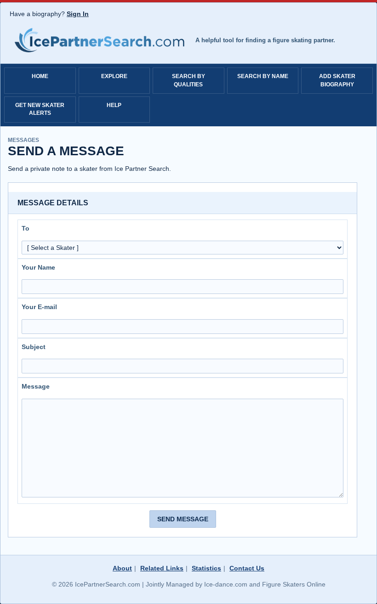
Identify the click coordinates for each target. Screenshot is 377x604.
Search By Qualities (188, 80)
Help (114, 105)
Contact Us (246, 568)
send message (182, 519)
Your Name (38, 267)
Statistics (206, 568)
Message (36, 386)
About (122, 568)
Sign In (78, 13)
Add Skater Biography (337, 80)
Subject (34, 346)
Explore (114, 76)
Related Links (161, 568)
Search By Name (262, 76)
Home (40, 76)
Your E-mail (39, 306)
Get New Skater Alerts (39, 109)
